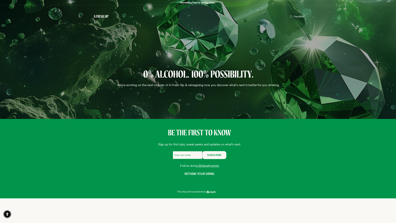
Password (299, 16)
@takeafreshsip (208, 165)
